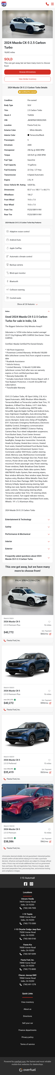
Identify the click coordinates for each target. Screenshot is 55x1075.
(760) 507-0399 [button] (29, 954)
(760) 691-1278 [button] (29, 984)
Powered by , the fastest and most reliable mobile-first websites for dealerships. (27, 1063)
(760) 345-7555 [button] (29, 908)
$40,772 (9, 632)
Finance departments (27, 1030)
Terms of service (27, 1044)
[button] (47, 4)
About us (27, 1009)
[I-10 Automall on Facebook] (25, 883)
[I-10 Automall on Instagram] (30, 883)
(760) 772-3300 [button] (29, 923)
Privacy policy (27, 1037)
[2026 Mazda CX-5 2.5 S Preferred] (27, 734)
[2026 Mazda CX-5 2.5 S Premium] (27, 803)
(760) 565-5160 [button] (29, 939)
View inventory (27, 1002)
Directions (27, 1016)
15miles (47, 763)
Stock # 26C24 (9, 826)
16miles (47, 625)
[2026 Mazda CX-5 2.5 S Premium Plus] (27, 595)
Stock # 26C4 (8, 618)
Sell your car (27, 1023)
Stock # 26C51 (9, 757)
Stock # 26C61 (9, 688)
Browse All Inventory (27, 72)
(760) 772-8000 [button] (29, 969)
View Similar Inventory (27, 79)
